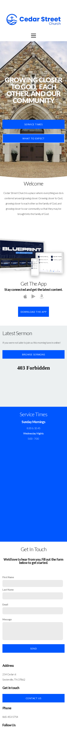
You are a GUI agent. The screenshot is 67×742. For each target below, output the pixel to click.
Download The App (33, 311)
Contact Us (33, 698)
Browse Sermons (33, 354)
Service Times (33, 124)
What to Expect (33, 138)
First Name (8, 577)
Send (33, 648)
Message (7, 619)
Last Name (8, 589)
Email (5, 604)
